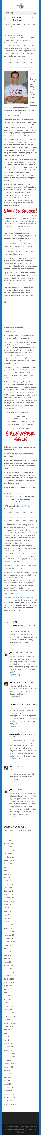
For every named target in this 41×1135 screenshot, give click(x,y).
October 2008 (9, 1060)
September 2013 (10, 860)
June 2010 (7, 993)
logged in (17, 830)
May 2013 (7, 874)
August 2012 (8, 904)
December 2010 (9, 972)
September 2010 (10, 982)
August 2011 (8, 945)
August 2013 (8, 864)
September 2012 (10, 901)
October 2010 (9, 979)
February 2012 (9, 925)
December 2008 (9, 1053)
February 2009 (9, 1047)
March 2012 (8, 921)
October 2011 (9, 938)
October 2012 (9, 898)
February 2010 (9, 1006)
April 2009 (7, 1040)
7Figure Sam (10, 24)
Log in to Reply (14, 645)
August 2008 (8, 1067)
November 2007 (10, 1097)
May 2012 (7, 915)
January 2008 (8, 1091)
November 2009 (10, 1016)
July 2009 (7, 1030)
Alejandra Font (15, 734)
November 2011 (10, 935)
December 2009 (9, 1013)
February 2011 (9, 965)
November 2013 (10, 854)
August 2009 (8, 1026)
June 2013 (7, 871)
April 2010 (7, 999)
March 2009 (8, 1043)
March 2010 (8, 1003)
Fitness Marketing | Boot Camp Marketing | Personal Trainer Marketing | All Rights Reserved (21, 1129)
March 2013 (8, 881)
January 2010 (8, 1009)
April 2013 (7, 877)
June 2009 (7, 1033)
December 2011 (9, 931)
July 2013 (7, 867)
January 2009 (8, 1050)
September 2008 (10, 1064)
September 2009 (10, 1023)
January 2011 (8, 969)
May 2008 (7, 1077)
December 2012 (9, 891)
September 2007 (10, 1104)
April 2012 (7, 918)
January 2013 (8, 887)
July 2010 (7, 989)
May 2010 (7, 996)
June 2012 (7, 911)
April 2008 (7, 1080)
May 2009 (7, 1036)
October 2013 (9, 857)
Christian (13, 625)
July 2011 (7, 948)
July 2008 (7, 1070)
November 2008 (10, 1057)
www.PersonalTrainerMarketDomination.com (20, 597)
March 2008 (8, 1084)
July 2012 (7, 908)
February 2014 (9, 843)
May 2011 (7, 955)
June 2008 (7, 1074)
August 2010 (8, 986)
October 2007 (9, 1101)
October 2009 (9, 1020)
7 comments (15, 27)
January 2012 (8, 928)
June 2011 (7, 952)
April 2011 (7, 959)
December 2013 (9, 850)
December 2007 (9, 1094)
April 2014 (7, 840)
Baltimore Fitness (23, 506)
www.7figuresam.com (15, 568)
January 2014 (8, 847)
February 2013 (9, 884)
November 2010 (10, 976)
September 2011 (10, 942)
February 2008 (9, 1087)
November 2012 (10, 894)
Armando (13, 704)
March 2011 (8, 962)
